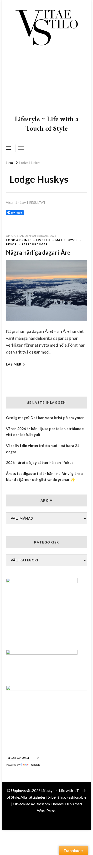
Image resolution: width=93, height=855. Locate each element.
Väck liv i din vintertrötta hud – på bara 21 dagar (42, 448)
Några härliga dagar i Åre (38, 252)
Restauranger (34, 244)
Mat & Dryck (66, 240)
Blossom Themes (50, 803)
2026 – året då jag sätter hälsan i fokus (39, 462)
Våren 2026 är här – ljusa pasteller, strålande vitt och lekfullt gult (45, 431)
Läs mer (13, 364)
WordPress (46, 810)
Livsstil (43, 240)
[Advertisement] (46, 81)
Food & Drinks (18, 240)
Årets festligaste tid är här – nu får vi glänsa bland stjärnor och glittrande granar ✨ (44, 476)
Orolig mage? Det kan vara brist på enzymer (45, 417)
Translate (34, 764)
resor (11, 244)
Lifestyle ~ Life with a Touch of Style (46, 123)
